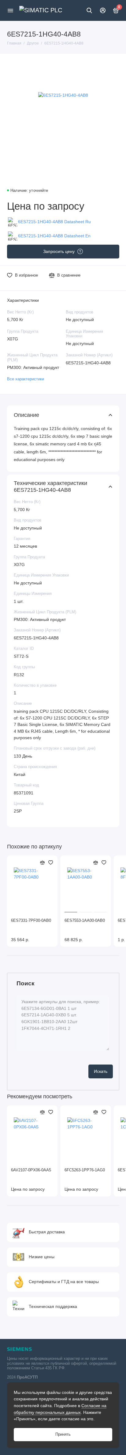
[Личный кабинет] (102, 10)
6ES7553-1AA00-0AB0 (85, 920)
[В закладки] (51, 862)
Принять (63, 1434)
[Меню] (10, 10)
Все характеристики (25, 379)
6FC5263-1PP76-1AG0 (85, 1170)
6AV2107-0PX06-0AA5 (31, 1170)
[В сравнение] (42, 862)
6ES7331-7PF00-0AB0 (31, 920)
